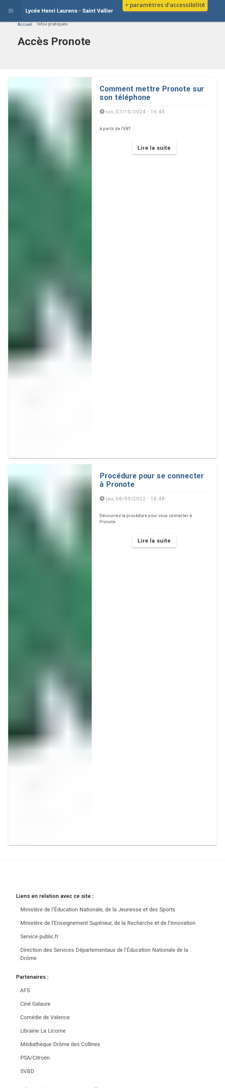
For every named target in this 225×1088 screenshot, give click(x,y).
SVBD (27, 1071)
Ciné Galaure (35, 1004)
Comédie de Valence (45, 1017)
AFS (25, 990)
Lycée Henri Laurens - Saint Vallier (69, 11)
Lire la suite (154, 148)
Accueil (25, 24)
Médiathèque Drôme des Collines (60, 1044)
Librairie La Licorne (43, 1031)
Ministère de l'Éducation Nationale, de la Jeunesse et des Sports (97, 909)
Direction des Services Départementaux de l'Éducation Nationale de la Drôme (104, 954)
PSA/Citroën (35, 1058)
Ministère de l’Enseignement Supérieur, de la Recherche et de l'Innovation (107, 923)
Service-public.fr (39, 936)
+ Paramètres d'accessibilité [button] (165, 5)
